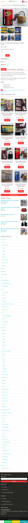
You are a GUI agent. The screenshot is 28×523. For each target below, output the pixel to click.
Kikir (3, 357)
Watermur (4, 462)
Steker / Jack (5, 259)
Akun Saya (4, 487)
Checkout (4, 498)
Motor (20, 90)
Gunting (4, 345)
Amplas (2, 268)
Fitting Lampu (5, 245)
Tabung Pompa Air (6, 453)
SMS (17, 521)
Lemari (17, 90)
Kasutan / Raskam (6, 351)
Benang (4, 330)
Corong (3, 418)
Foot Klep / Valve (6, 430)
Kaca (3, 348)
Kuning (13, 90)
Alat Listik (3, 239)
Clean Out (4, 415)
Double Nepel (5, 424)
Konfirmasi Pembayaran (7, 504)
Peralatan (3, 327)
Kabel (3, 251)
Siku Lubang (5, 400)
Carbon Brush (4, 274)
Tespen (3, 265)
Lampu (3, 253)
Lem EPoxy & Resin (6, 315)
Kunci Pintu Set (5, 306)
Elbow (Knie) (5, 427)
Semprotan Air (5, 450)
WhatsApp (9, 521)
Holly (10, 90)
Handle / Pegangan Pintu (8, 304)
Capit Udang (5, 292)
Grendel (4, 301)
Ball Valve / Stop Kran (7, 412)
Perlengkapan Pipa (5, 409)
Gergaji (3, 342)
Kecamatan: (3, 476)
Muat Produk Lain (14, 194)
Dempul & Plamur (6, 283)
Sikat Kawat (4, 398)
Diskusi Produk (20, 69)
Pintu (2, 91)
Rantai (5, 91)
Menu (3, 1)
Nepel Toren (5, 439)
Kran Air (4, 436)
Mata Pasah (4, 377)
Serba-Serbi (5, 395)
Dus (3, 242)
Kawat (3, 354)
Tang (3, 403)
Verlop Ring (4, 459)
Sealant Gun (5, 392)
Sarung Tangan (5, 389)
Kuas (3, 359)
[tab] (3, 69)
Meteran (4, 380)
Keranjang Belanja (6, 501)
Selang (3, 447)
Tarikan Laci (4, 309)
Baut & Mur (3, 271)
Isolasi (3, 248)
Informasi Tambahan (11, 69)
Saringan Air (5, 445)
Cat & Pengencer (4, 280)
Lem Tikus (4, 324)
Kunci (2, 289)
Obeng (3, 383)
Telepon (24, 521)
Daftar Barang (5, 489)
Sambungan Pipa (6, 442)
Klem (3, 433)
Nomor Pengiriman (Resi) (7, 492)
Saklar (3, 256)
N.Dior (23, 90)
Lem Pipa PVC (5, 321)
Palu (3, 386)
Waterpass (4, 406)
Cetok (3, 339)
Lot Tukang (4, 368)
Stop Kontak (5, 262)
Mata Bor (4, 371)
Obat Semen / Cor (6, 468)
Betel (3, 333)
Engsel (3, 295)
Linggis (3, 365)
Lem (2, 312)
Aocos (4, 90)
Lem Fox (4, 318)
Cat (1, 277)
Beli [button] (6, 120)
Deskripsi (3, 69)
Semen (2, 465)
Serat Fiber (4, 286)
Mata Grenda (5, 374)
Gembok (7, 64)
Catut (3, 336)
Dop (3, 421)
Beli (7, 55)
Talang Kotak (5, 456)
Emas (7, 90)
